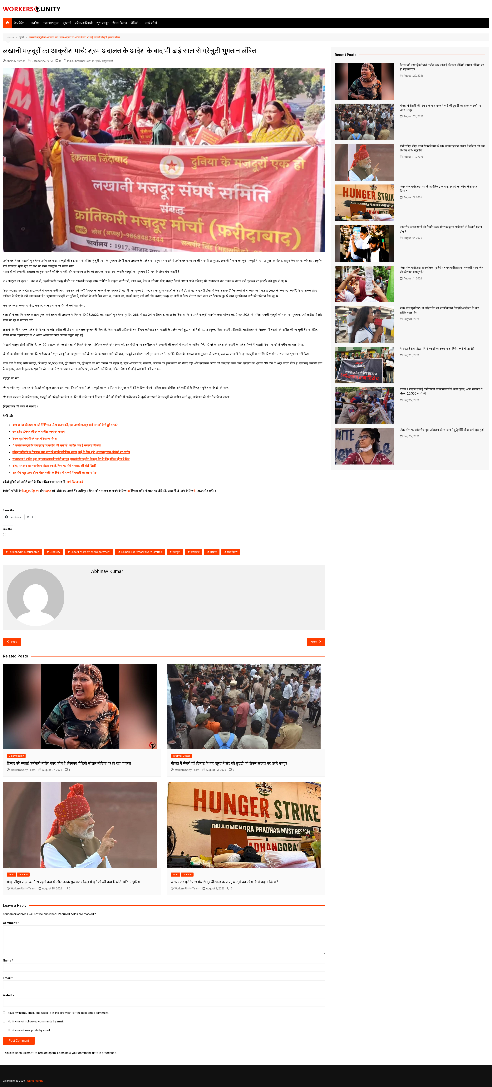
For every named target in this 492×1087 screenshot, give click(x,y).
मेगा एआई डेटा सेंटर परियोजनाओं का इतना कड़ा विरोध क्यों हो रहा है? (437, 349)
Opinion (23, 874)
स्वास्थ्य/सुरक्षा (51, 23)
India (70, 60)
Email (8, 978)
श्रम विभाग (232, 551)
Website (8, 995)
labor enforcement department (91, 551)
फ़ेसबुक (26, 491)
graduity (55, 551)
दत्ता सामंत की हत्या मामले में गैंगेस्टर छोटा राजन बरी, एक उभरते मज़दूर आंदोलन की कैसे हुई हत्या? (65, 425)
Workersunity (35, 1081)
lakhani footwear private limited (141, 551)
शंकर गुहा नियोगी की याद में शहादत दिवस (34, 438)
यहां (128, 491)
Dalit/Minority (16, 755)
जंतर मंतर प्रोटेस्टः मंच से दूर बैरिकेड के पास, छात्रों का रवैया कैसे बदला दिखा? (224, 882)
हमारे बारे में (151, 23)
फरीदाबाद (195, 551)
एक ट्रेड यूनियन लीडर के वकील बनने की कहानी (38, 431)
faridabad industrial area (24, 551)
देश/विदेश (19, 23)
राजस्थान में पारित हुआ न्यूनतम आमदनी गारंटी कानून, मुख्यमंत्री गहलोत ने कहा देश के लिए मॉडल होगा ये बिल (71, 459)
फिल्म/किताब (119, 23)
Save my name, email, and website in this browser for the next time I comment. (58, 1013)
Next (314, 642)
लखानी (213, 551)
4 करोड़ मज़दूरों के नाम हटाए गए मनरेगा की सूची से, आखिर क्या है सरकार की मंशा (56, 445)
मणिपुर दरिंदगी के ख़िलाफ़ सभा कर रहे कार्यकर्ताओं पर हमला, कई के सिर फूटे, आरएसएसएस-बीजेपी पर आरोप (71, 452)
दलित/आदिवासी (84, 23)
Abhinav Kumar (16, 60)
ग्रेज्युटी (176, 551)
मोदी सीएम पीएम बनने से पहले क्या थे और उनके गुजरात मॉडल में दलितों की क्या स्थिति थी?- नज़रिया (74, 882)
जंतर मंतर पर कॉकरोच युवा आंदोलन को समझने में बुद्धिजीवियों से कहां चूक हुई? (442, 430)
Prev (14, 642)
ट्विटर (35, 491)
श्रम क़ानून (102, 23)
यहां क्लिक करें (75, 482)
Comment (11, 923)
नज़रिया (35, 23)
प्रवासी (67, 23)
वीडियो (134, 23)
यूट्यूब (47, 491)
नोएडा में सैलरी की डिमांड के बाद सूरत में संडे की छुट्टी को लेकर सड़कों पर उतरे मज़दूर (229, 763)
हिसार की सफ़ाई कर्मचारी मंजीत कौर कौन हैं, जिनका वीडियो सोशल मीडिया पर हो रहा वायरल (69, 763)
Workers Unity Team (23, 769)
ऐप (195, 491)
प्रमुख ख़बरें (107, 60)
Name (8, 960)
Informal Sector (84, 60)
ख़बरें (98, 60)
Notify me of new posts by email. (29, 1030)
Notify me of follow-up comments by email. (36, 1021)
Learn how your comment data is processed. (87, 1053)
